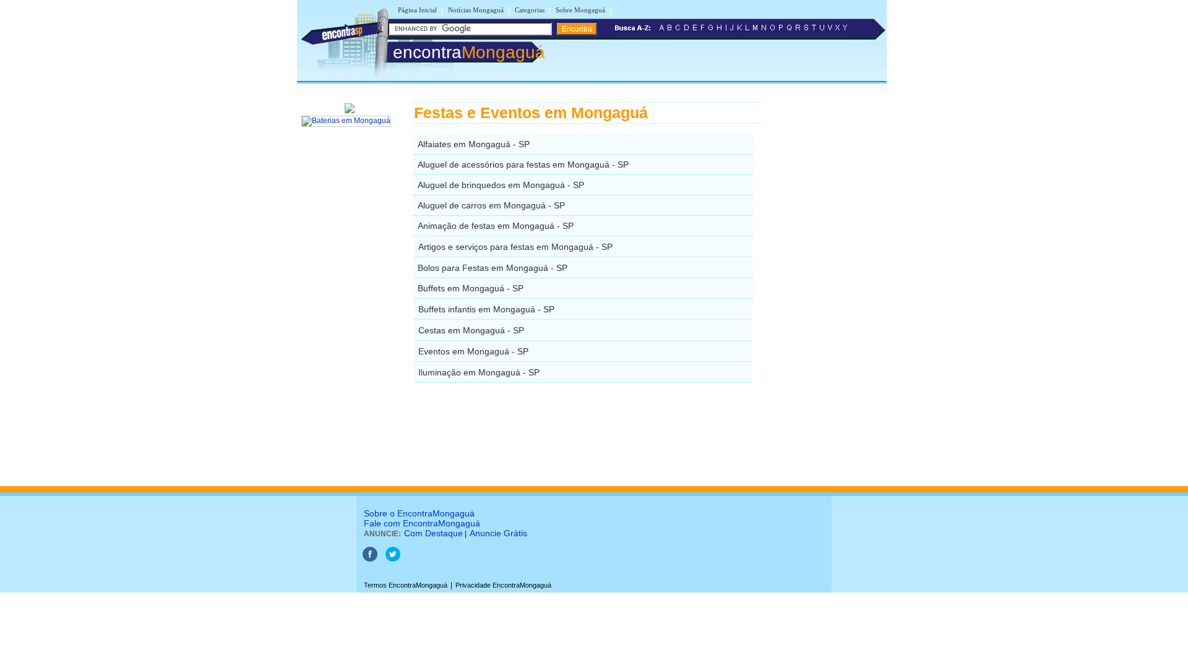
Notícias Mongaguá (476, 10)
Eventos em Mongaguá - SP (473, 351)
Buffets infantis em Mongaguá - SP (486, 309)
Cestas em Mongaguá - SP (471, 330)
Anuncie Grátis (498, 533)
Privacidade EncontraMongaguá (503, 585)
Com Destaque (433, 533)
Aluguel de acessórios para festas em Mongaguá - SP (523, 164)
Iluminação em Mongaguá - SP (479, 372)
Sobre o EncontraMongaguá (419, 513)
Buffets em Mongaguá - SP (470, 288)
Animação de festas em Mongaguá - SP (496, 226)
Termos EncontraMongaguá (405, 585)
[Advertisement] (826, 287)
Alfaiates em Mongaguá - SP (474, 144)
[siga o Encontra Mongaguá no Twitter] (392, 559)
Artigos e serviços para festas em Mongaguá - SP (515, 247)
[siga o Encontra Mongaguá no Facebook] (370, 559)
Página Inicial (417, 10)
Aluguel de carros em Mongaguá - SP (491, 205)
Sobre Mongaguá (580, 10)
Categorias (529, 10)
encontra (469, 52)
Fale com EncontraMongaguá (422, 523)
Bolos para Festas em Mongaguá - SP (492, 268)
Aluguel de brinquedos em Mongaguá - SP (501, 185)
